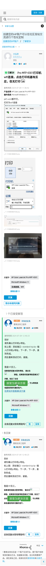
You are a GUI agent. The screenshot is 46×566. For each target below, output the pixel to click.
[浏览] (4, 13)
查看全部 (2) (15, 410)
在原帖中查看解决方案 (14, 391)
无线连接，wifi (18, 287)
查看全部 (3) (15, 291)
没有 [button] (37, 424)
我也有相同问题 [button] (12, 303)
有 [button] (30, 424)
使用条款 (31, 558)
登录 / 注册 (37, 12)
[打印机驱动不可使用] (19, 46)
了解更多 (27, 41)
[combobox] (23, 19)
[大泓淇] (8, 56)
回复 (10, 297)
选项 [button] (42, 26)
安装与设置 (9, 26)
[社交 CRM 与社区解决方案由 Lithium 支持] (25, 546)
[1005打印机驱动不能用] (16, 46)
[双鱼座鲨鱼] (8, 323)
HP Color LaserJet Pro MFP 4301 (25, 277)
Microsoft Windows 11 (20, 282)
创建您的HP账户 (10, 41)
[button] (40, 54)
